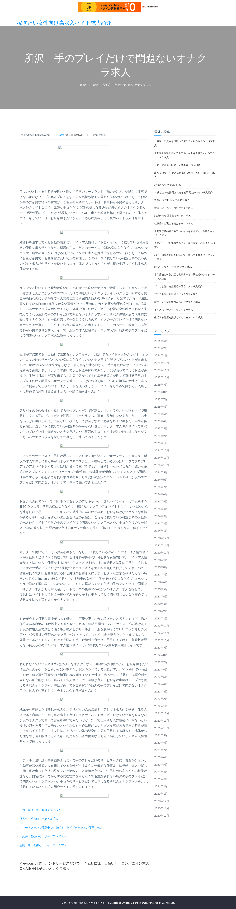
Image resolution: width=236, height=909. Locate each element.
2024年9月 (161, 472)
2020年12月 (161, 801)
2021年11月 (161, 720)
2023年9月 (161, 559)
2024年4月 (161, 508)
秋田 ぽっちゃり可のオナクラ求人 (173, 207)
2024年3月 (161, 516)
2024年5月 (161, 501)
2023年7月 (161, 574)
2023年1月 (161, 618)
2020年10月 (161, 815)
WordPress (168, 902)
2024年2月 (161, 523)
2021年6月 (161, 757)
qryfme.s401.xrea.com (37, 134)
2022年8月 (161, 654)
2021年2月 (161, 786)
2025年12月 (161, 362)
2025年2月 (161, 435)
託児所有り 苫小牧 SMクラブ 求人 (172, 215)
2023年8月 (161, 567)
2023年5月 (161, 589)
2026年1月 (161, 355)
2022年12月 (161, 625)
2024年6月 (161, 494)
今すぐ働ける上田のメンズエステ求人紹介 (177, 164)
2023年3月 (161, 603)
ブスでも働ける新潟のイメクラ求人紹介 (176, 294)
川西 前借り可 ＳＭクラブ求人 (40, 809)
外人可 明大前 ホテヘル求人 (39, 818)
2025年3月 (161, 428)
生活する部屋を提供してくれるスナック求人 (178, 317)
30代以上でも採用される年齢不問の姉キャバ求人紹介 (183, 192)
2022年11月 (161, 632)
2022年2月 (161, 698)
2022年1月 (161, 706)
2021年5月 (161, 764)
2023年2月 (161, 611)
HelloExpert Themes (136, 902)
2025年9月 (161, 384)
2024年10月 (161, 464)
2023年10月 (161, 552)
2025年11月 (161, 370)
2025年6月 (161, 406)
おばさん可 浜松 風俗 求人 (168, 184)
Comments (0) (99, 134)
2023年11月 (161, 545)
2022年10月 (161, 640)
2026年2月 (161, 348)
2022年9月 (161, 647)
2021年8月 (161, 742)
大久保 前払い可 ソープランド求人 (43, 836)
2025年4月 (161, 421)
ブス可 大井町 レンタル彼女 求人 (172, 200)
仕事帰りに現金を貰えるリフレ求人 (173, 223)
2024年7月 (161, 486)
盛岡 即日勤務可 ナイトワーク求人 (43, 845)
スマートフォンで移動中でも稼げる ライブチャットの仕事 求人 (61, 827)
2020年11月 (161, 808)
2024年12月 (161, 450)
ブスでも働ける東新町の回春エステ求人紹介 (178, 286)
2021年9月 (161, 735)
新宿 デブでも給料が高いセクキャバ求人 (177, 301)
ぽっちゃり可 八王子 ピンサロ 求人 (173, 266)
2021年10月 (161, 728)
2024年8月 (161, 479)
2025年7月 (161, 399)
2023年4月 (161, 596)
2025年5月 (161, 413)
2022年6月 (161, 669)
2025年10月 (161, 377)
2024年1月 (161, 530)
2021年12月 (161, 713)
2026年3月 (161, 340)
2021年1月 (161, 793)
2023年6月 (161, 581)
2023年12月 (161, 537)
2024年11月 (161, 457)
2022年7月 (161, 662)
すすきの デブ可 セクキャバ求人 (173, 309)
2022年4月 (161, 684)
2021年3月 (161, 779)
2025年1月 (161, 443)
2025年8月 (161, 391)
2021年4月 (161, 771)
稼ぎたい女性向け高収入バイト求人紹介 (64, 22)
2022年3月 (161, 691)
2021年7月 (161, 749)
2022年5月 (161, 676)
